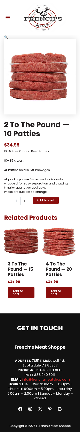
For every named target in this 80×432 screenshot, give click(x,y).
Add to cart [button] (18, 292)
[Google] (59, 408)
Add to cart (46, 200)
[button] (40, 37)
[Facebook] (20, 408)
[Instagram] (30, 408)
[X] (40, 408)
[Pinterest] (49, 408)
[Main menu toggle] (8, 17)
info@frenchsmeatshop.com (46, 379)
